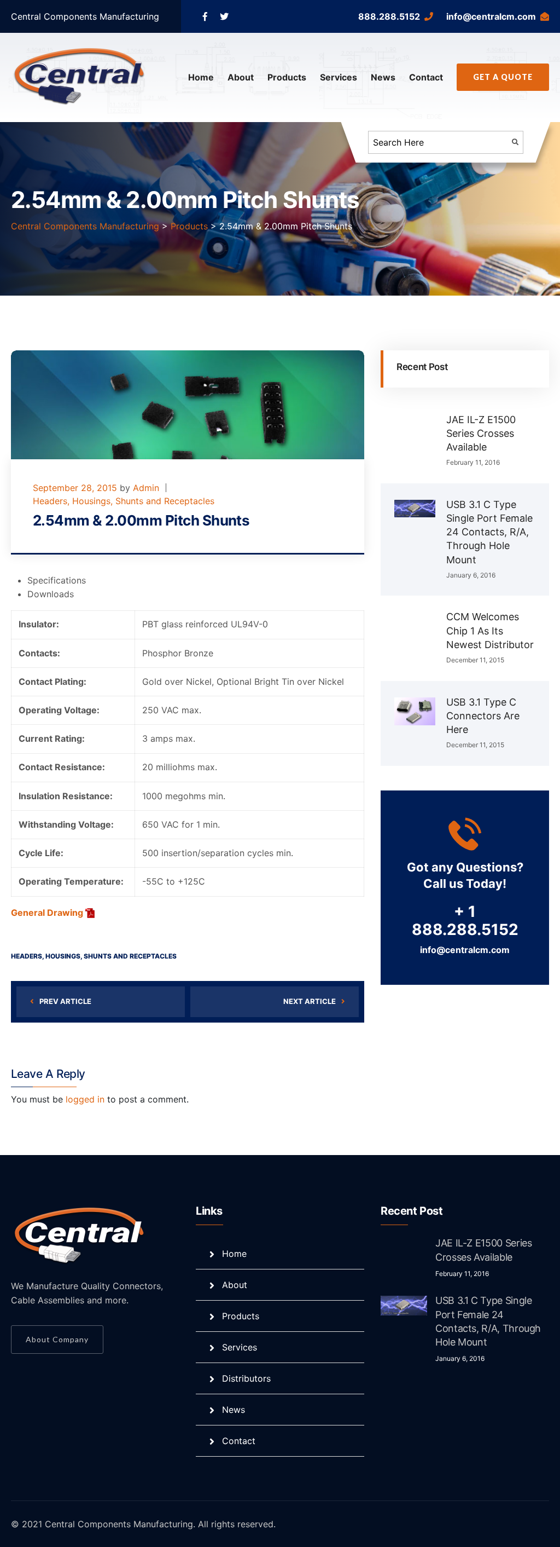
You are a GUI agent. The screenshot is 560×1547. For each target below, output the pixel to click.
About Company (57, 1339)
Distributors (246, 1378)
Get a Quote (503, 77)
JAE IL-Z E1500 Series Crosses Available (481, 433)
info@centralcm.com (491, 16)
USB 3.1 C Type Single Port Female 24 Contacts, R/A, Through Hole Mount (489, 532)
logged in (85, 1099)
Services (338, 77)
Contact (426, 77)
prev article (65, 1001)
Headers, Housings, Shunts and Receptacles (123, 500)
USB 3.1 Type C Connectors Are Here (483, 715)
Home (201, 77)
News (383, 77)
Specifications (56, 580)
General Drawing (48, 912)
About (241, 77)
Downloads (50, 593)
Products (286, 77)
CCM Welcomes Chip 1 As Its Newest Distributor (490, 630)
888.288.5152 (389, 16)
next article (309, 1001)
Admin (146, 487)
